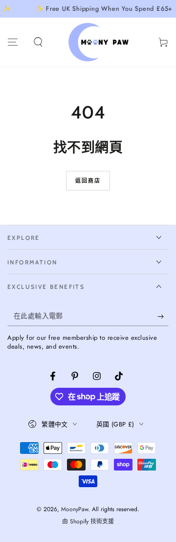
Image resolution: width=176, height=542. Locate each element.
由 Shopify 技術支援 (88, 522)
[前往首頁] (100, 42)
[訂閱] (163, 316)
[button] (38, 42)
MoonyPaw (74, 509)
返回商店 (88, 181)
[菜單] (12, 42)
